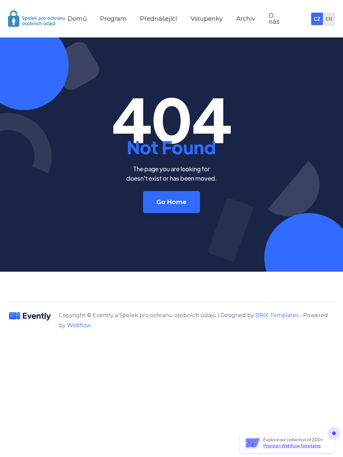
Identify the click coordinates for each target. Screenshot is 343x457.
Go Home (171, 202)
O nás (274, 18)
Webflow (79, 325)
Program (113, 18)
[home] (36, 18)
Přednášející (158, 18)
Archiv (245, 18)
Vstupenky (207, 18)
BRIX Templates (276, 315)
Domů (77, 18)
